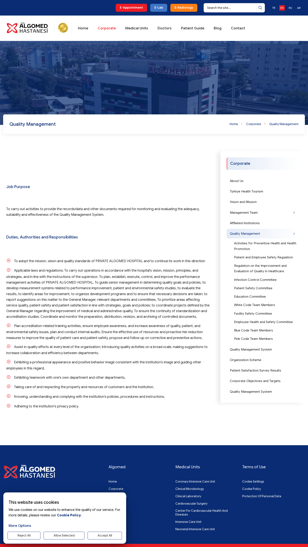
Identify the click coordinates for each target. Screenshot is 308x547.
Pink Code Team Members (253, 339)
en (282, 7)
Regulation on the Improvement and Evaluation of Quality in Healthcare (260, 268)
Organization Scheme (245, 360)
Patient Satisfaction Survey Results (255, 370)
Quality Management (284, 124)
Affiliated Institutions (245, 223)
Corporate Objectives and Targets (255, 381)
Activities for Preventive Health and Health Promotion (265, 246)
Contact (238, 28)
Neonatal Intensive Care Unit (195, 529)
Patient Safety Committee (253, 288)
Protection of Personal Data (261, 496)
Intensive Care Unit (188, 522)
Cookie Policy (251, 489)
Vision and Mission (243, 202)
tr (273, 7)
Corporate (107, 28)
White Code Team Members (254, 305)
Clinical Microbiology (189, 489)
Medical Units (136, 28)
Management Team (244, 213)
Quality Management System (251, 349)
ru (290, 7)
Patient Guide (192, 28)
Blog (217, 28)
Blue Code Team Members (253, 330)
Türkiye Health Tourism (246, 191)
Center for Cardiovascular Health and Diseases (201, 512)
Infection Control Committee (255, 280)
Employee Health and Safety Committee (263, 322)
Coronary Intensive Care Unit (195, 481)
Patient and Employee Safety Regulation (263, 257)
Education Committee (250, 296)
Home (83, 28)
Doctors (165, 28)
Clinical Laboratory (188, 496)
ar (299, 7)
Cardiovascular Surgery (191, 503)
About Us (236, 181)
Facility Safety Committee (253, 313)
